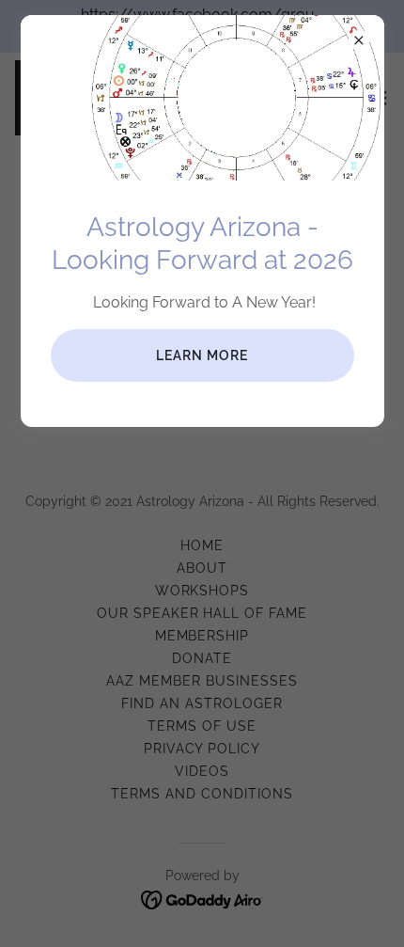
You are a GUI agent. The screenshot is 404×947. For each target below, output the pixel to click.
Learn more (202, 355)
